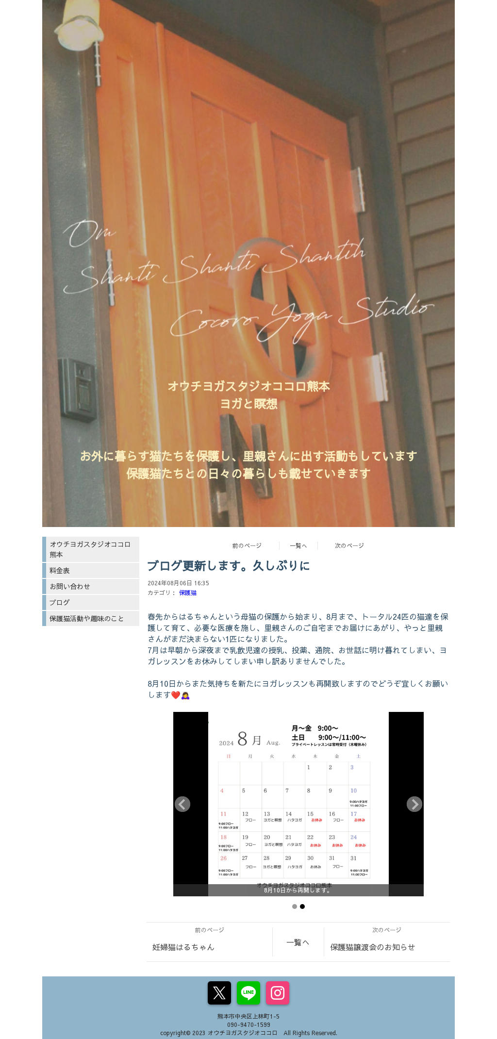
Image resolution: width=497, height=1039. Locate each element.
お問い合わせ (70, 586)
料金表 (60, 570)
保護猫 (188, 592)
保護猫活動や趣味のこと (87, 618)
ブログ (60, 602)
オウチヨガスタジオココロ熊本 (90, 549)
